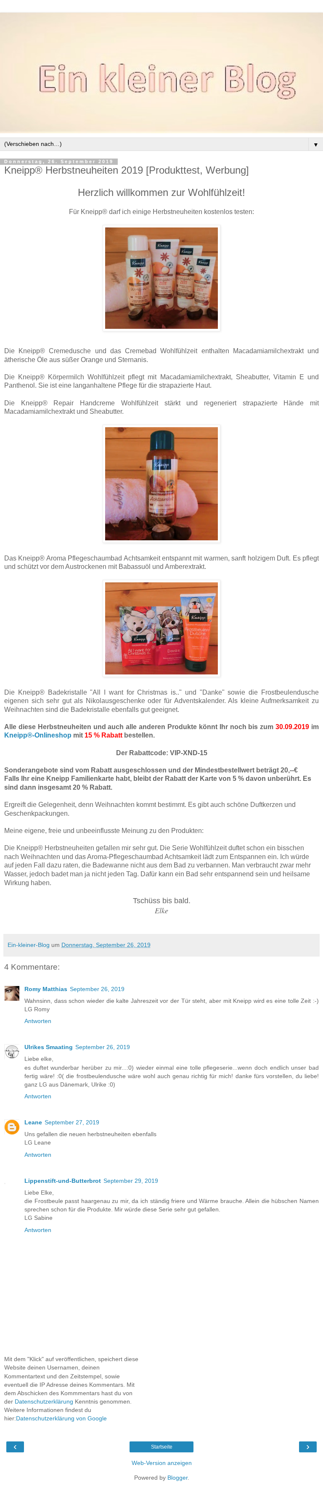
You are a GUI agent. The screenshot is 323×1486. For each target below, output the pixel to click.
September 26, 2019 (97, 989)
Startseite (161, 1447)
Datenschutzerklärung (44, 1401)
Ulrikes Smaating (48, 1047)
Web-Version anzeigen (162, 1463)
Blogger (177, 1477)
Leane (33, 1122)
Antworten (37, 1021)
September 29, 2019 (130, 1180)
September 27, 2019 (72, 1122)
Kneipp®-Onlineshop (37, 735)
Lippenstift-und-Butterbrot (62, 1180)
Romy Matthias (45, 989)
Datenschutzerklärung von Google (61, 1418)
